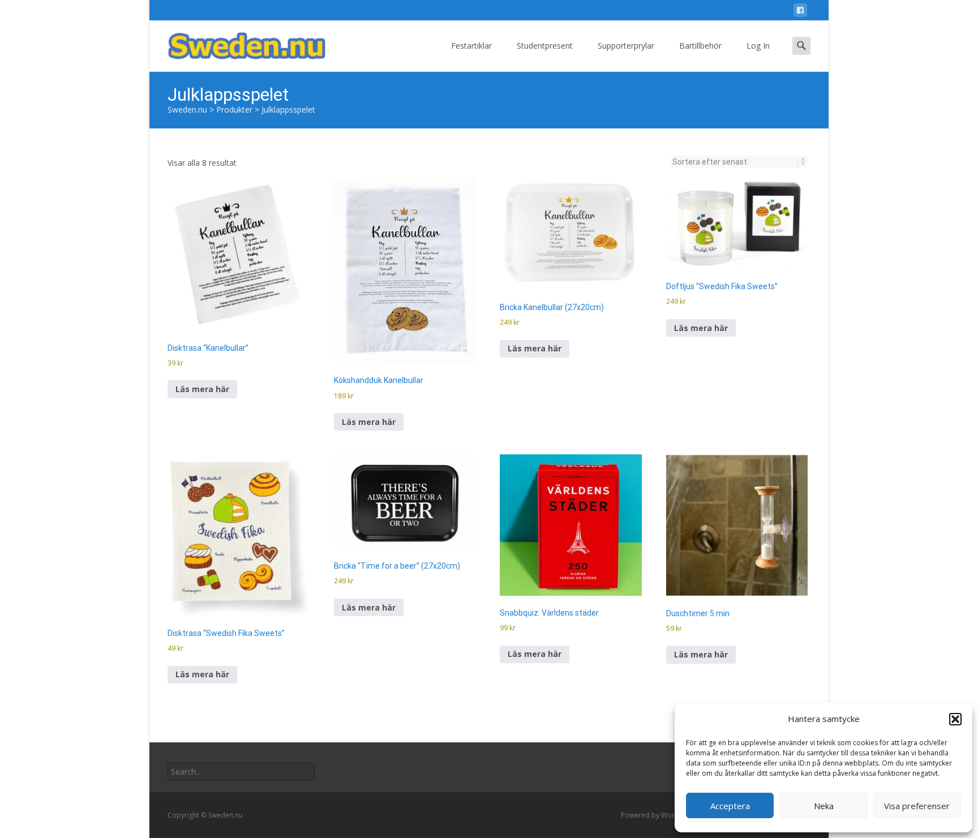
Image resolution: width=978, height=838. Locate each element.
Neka (824, 805)
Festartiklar (471, 45)
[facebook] (800, 12)
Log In (758, 45)
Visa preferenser (917, 805)
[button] (955, 719)
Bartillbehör (700, 45)
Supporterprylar (626, 45)
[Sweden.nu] (237, 43)
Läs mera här (202, 389)
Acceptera (730, 805)
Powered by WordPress (659, 815)
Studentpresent (545, 45)
